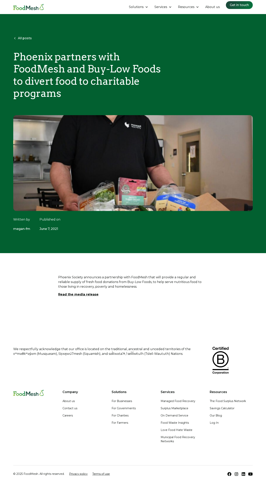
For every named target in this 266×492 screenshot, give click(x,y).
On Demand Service (174, 415)
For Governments (124, 408)
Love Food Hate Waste (176, 430)
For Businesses (122, 401)
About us (212, 7)
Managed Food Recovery (178, 401)
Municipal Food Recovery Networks (178, 439)
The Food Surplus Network (228, 401)
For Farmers (120, 422)
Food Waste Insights (175, 422)
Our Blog (216, 415)
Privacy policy (78, 474)
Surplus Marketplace (174, 408)
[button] (138, 7)
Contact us (70, 408)
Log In (214, 422)
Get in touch (239, 5)
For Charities (120, 415)
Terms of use (101, 474)
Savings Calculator (222, 408)
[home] (28, 7)
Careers (68, 415)
